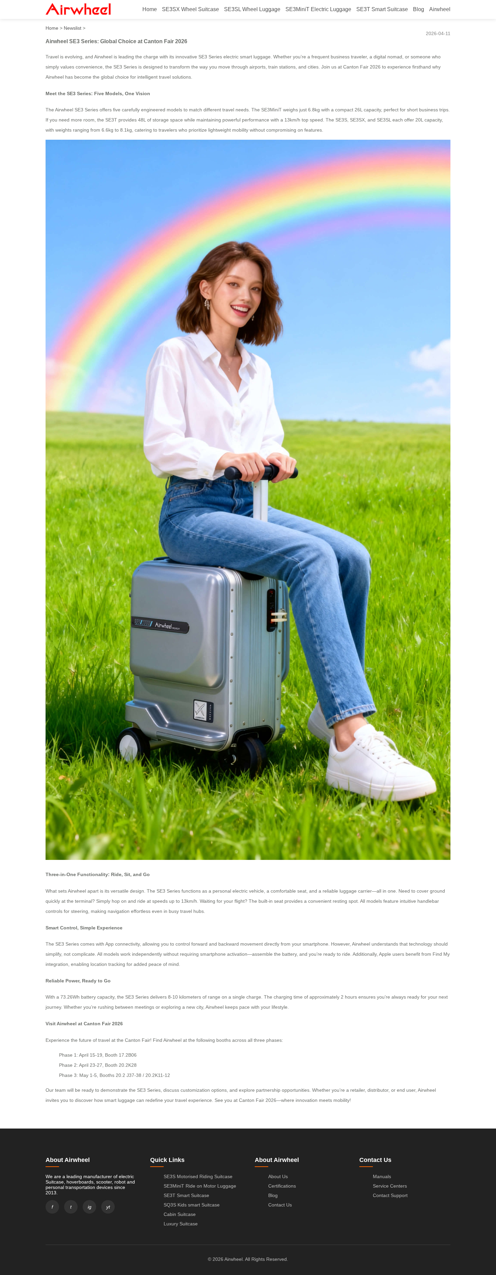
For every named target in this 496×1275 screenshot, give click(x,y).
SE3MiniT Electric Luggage (318, 9)
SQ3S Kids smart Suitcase (192, 1205)
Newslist (72, 28)
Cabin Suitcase (180, 1214)
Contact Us (280, 1205)
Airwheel (439, 9)
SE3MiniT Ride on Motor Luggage (200, 1186)
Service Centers (390, 1186)
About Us (278, 1176)
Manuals (382, 1176)
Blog (418, 9)
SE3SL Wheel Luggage (252, 9)
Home (149, 9)
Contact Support (390, 1195)
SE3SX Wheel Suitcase (190, 9)
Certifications (282, 1186)
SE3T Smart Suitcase (382, 9)
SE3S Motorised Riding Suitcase (198, 1176)
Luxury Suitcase (181, 1223)
